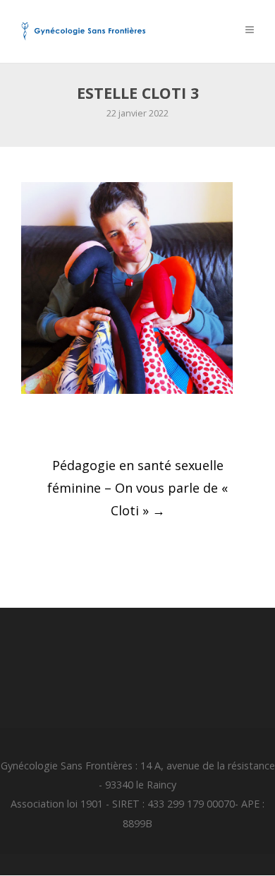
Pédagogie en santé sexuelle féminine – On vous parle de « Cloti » (137, 488)
